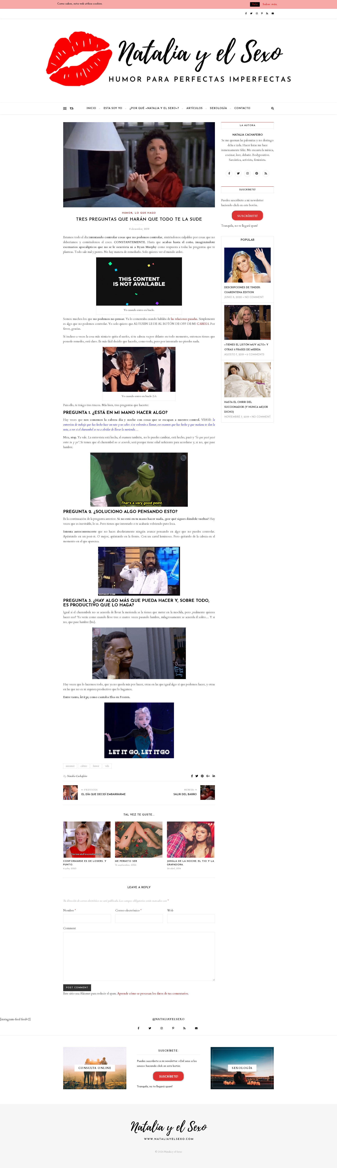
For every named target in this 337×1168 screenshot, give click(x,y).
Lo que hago (145, 213)
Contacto (242, 108)
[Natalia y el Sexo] (168, 61)
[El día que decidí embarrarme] (70, 792)
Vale (255, 4)
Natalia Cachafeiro (77, 776)
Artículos (194, 108)
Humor (127, 213)
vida (107, 766)
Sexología (218, 108)
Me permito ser (126, 861)
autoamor (70, 766)
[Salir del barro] (207, 792)
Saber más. (270, 4)
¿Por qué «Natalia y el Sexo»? (154, 108)
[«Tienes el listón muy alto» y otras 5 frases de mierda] (247, 322)
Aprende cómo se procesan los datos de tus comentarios (152, 993)
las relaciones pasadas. (184, 319)
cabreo (84, 766)
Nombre (69, 910)
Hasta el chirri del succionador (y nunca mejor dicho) (246, 407)
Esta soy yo (113, 108)
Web (170, 910)
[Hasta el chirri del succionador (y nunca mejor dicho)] (247, 379)
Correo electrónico (128, 910)
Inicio (91, 108)
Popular (248, 240)
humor (96, 766)
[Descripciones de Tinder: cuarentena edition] (247, 265)
